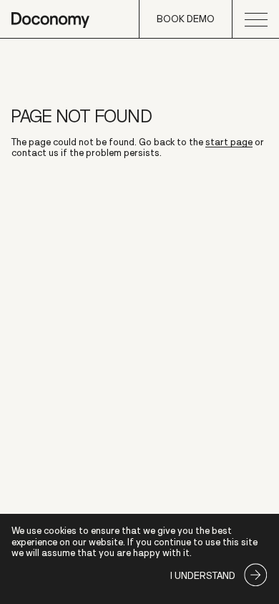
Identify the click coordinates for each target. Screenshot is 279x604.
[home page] (50, 19)
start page (229, 142)
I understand (202, 576)
